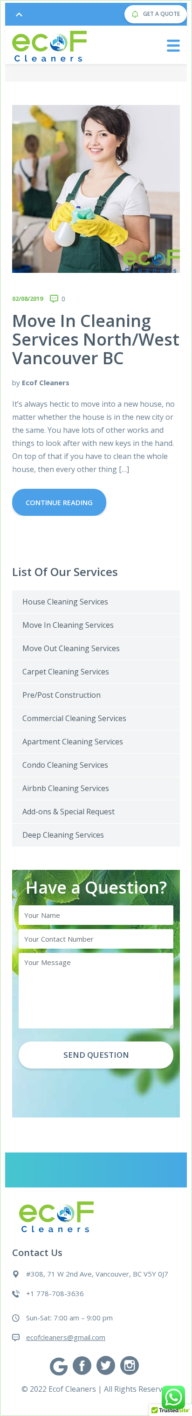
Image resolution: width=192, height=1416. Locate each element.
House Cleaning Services (65, 602)
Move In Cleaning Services (68, 625)
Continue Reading (59, 502)
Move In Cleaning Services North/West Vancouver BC (95, 339)
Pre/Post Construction (61, 695)
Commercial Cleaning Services (74, 718)
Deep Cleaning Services (63, 835)
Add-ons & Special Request (68, 811)
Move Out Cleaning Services (71, 648)
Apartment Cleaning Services (72, 741)
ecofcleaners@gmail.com (65, 1337)
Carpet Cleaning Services (65, 671)
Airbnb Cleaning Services (65, 788)
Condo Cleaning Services (65, 765)
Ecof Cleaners (45, 382)
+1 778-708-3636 (55, 1293)
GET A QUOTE (161, 14)
